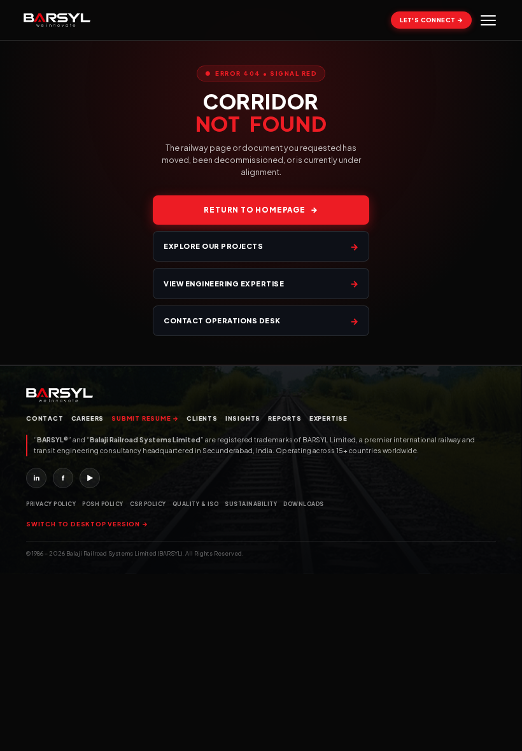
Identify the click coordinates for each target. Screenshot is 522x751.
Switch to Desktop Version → (87, 524)
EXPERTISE (328, 418)
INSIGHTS (242, 418)
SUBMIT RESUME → (145, 418)
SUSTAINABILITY (251, 503)
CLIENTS (202, 418)
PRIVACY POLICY (51, 503)
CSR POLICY (148, 503)
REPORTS (285, 418)
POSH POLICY (102, 503)
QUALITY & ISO (196, 503)
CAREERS (87, 418)
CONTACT (45, 418)
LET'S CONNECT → (431, 20)
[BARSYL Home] (57, 20)
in (36, 478)
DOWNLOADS (303, 503)
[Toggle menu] (488, 20)
